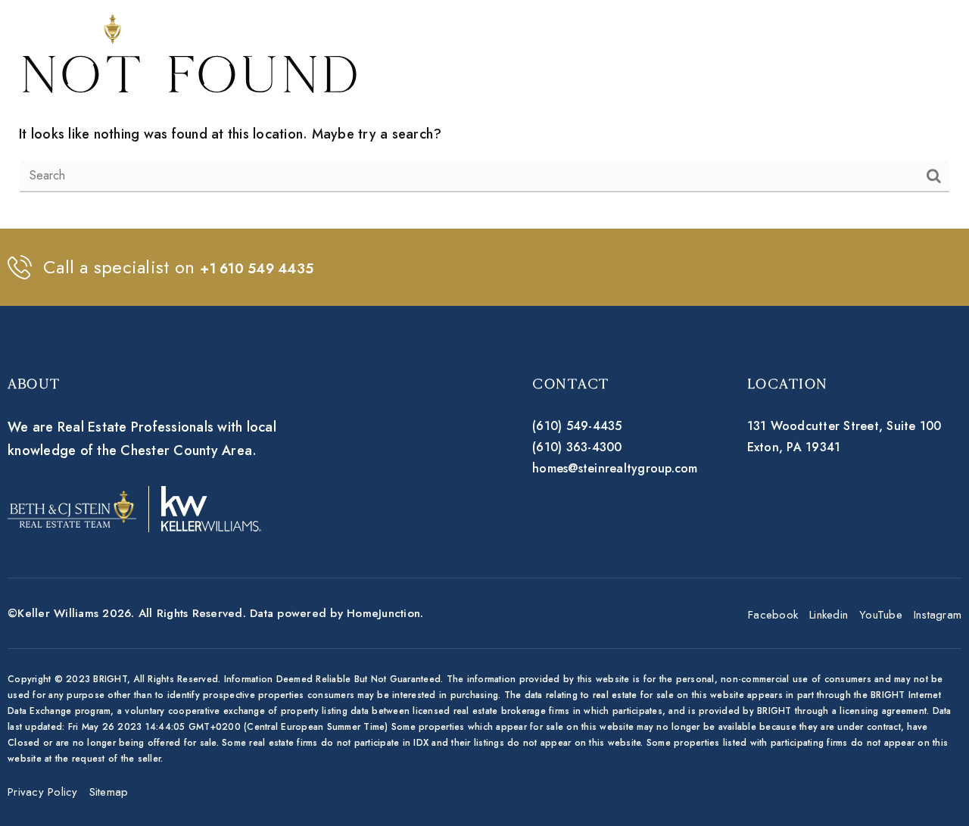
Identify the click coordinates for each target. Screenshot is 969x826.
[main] (484, 114)
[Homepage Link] (97, 32)
